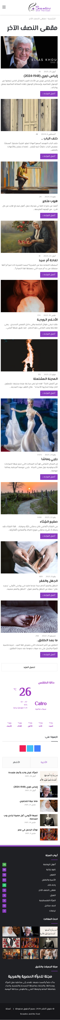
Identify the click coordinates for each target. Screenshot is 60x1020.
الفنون (53, 875)
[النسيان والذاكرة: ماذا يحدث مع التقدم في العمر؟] (49, 954)
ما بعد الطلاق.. (47, 640)
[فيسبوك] (34, 995)
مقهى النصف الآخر (47, 890)
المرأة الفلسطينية (47, 900)
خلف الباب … (49, 138)
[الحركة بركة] (30, 954)
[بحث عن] (56, 8)
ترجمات (52, 911)
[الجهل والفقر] (29, 557)
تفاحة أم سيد (48, 260)
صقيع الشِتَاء (49, 521)
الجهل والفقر (48, 581)
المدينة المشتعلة (45, 379)
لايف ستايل (50, 905)
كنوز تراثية (51, 869)
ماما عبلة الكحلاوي (29, 801)
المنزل (53, 895)
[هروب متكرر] (29, 178)
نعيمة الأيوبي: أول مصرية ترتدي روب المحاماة (21, 817)
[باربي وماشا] (29, 425)
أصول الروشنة (49, 864)
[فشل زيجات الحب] (11, 943)
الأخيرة (44, 762)
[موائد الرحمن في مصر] (49, 834)
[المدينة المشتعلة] (29, 355)
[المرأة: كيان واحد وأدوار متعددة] (49, 777)
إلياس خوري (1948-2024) (41, 76)
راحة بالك (52, 885)
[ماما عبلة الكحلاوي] (49, 806)
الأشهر (16, 762)
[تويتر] (30, 995)
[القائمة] (4, 8)
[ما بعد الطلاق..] (29, 616)
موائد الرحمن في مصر (28, 830)
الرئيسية (52, 18)
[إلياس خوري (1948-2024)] (29, 52)
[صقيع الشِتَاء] (29, 498)
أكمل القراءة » (49, 93)
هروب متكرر (50, 201)
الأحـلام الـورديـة (47, 319)
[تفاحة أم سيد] (29, 237)
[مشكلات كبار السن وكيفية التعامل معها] (11, 954)
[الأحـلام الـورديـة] (29, 296)
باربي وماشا (49, 459)
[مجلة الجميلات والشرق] (40, 7)
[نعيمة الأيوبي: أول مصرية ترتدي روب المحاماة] (49, 820)
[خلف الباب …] (29, 115)
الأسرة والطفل (49, 880)
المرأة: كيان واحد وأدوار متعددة (23, 773)
